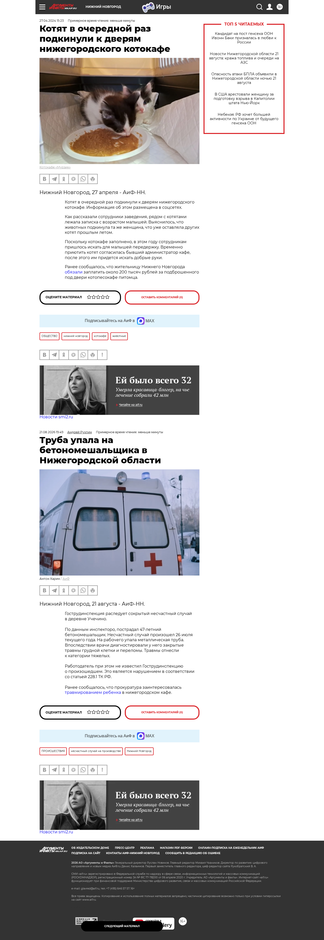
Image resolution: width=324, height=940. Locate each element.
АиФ (66, 579)
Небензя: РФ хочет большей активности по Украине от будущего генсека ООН (244, 118)
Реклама (147, 848)
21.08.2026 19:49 (51, 432)
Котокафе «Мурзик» (55, 167)
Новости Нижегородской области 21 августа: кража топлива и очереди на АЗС (244, 58)
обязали (74, 272)
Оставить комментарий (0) (162, 297)
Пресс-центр (124, 848)
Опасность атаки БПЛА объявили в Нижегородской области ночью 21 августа (244, 78)
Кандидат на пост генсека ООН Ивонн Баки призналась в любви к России (244, 38)
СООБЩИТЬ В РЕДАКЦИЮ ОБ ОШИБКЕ (192, 853)
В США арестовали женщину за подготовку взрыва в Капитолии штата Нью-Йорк (244, 98)
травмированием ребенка (93, 692)
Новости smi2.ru (56, 417)
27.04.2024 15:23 (51, 20)
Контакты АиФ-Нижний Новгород (132, 853)
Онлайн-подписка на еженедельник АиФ (231, 848)
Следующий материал (122, 926)
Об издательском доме (90, 848)
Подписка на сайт (85, 853)
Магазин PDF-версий (176, 848)
